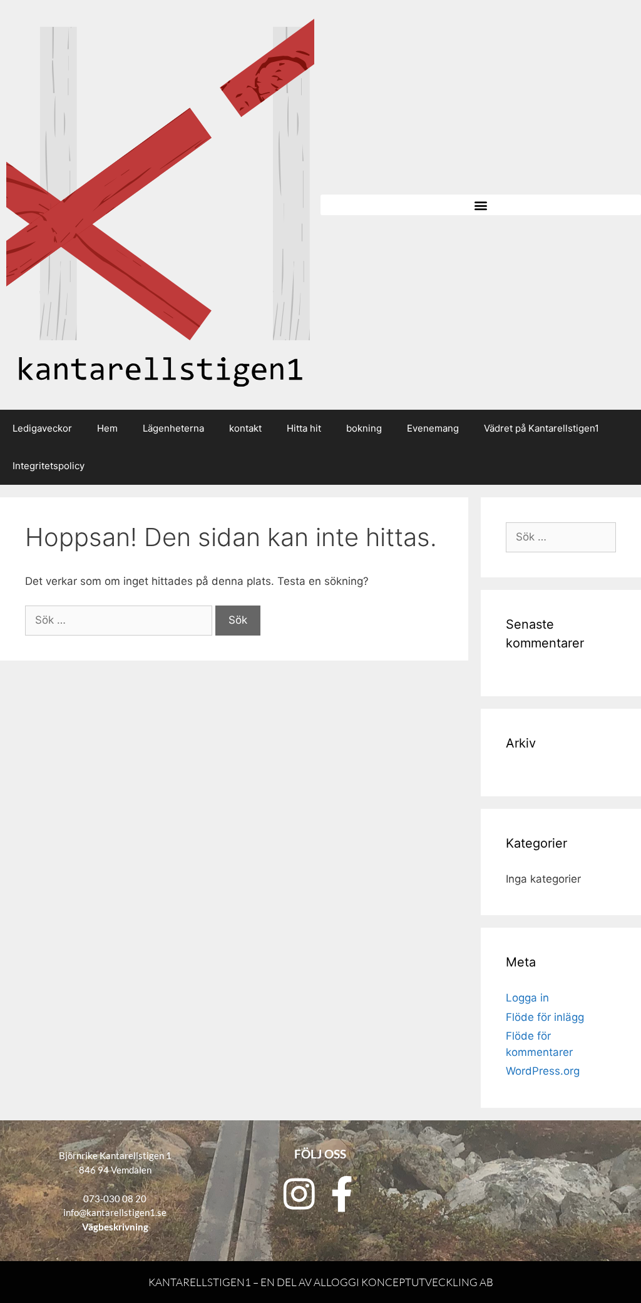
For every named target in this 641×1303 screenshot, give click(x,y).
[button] (480, 205)
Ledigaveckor (42, 428)
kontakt (245, 428)
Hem (107, 428)
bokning (364, 428)
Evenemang (433, 428)
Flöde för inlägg (545, 1017)
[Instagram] (299, 1193)
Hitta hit (304, 428)
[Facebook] (341, 1193)
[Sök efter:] (120, 620)
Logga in (527, 997)
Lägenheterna (173, 428)
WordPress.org (543, 1071)
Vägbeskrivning (115, 1226)
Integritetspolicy (49, 466)
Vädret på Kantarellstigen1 (541, 428)
